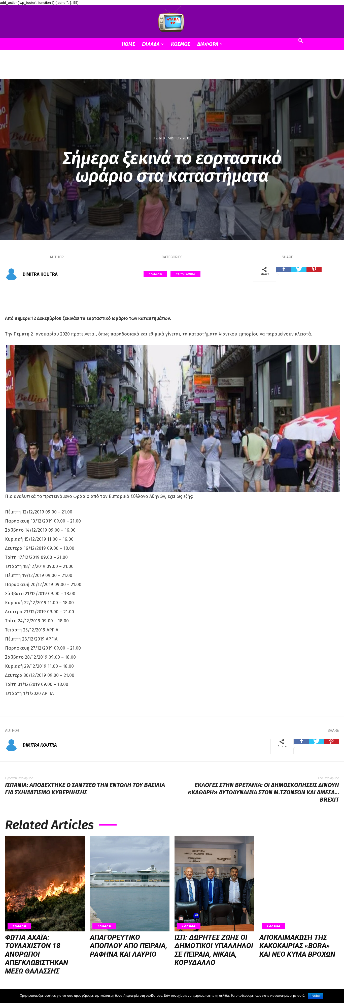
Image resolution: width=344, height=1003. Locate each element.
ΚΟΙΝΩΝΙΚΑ (185, 273)
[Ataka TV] (172, 20)
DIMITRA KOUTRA (40, 274)
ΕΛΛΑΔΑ (151, 44)
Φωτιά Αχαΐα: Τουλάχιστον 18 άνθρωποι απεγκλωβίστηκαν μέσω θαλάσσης (36, 954)
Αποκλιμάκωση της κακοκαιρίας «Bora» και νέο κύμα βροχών (297, 945)
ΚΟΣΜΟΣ (180, 44)
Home (128, 44)
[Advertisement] (172, 67)
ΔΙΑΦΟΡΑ (207, 44)
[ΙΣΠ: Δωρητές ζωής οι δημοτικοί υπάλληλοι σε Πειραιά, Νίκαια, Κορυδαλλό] (214, 883)
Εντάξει (315, 996)
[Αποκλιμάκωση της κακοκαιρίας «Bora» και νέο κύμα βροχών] (299, 883)
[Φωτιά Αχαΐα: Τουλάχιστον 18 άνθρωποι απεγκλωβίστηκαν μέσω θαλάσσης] (45, 883)
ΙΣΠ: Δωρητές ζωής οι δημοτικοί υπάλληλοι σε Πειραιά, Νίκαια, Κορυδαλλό (214, 950)
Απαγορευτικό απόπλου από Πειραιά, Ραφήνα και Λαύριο (128, 945)
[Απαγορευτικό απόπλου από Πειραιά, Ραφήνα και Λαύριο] (130, 883)
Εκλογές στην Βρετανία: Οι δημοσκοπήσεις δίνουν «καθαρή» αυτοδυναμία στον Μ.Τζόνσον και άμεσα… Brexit (263, 792)
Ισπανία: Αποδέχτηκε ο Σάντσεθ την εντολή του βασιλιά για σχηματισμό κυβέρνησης (85, 788)
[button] (300, 41)
